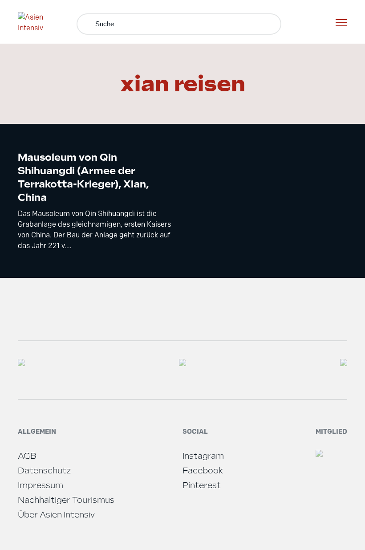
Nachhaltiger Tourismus (66, 500)
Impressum (40, 485)
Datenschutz (44, 470)
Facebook (202, 470)
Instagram (203, 455)
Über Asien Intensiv (56, 514)
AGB (27, 455)
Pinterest (201, 485)
